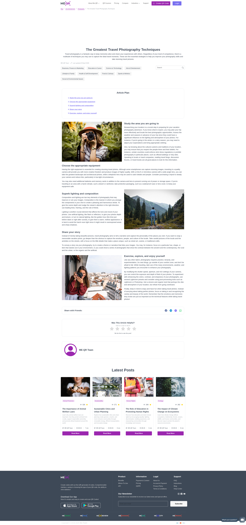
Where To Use (123, 483)
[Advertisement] (123, 24)
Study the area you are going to (81, 98)
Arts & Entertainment (133, 68)
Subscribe (178, 504)
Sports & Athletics (124, 73)
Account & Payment (160, 483)
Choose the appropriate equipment (82, 102)
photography (81, 8)
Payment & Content (142, 480)
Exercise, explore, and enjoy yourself (83, 113)
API (119, 486)
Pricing (116, 3)
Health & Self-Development (88, 73)
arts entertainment (70, 8)
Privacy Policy (158, 486)
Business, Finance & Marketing (73, 68)
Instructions (178, 483)
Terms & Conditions (160, 489)
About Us (156, 480)
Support (145, 3)
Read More (75, 433)
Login (177, 3)
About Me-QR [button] (93, 3)
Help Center (178, 489)
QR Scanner (107, 3)
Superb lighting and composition (82, 105)
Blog (62, 8)
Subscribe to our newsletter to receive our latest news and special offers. (142, 497)
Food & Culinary (107, 73)
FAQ (175, 480)
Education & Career (95, 68)
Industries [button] (134, 3)
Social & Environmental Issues (72, 79)
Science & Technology (113, 68)
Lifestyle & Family (68, 73)
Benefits (121, 480)
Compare (125, 3)
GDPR (138, 486)
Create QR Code (162, 3)
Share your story (76, 109)
